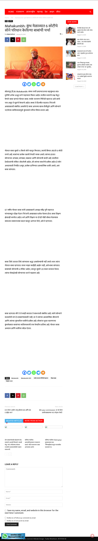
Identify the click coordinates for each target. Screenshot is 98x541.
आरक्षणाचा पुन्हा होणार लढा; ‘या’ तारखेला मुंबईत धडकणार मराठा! (84, 76)
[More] (43, 84)
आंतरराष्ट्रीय (30, 12)
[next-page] (10, 454)
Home (11, 12)
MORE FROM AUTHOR (33, 420)
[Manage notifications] (92, 536)
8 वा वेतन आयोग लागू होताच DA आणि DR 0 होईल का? (18, 411)
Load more (79, 86)
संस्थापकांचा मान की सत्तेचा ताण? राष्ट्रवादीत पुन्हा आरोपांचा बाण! (85, 53)
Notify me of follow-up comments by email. (21, 518)
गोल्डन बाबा (53, 378)
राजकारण (20, 12)
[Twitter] (29, 84)
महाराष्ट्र (40, 12)
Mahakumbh (14, 378)
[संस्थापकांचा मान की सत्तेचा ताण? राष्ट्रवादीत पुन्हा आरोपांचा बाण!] (71, 53)
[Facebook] (7, 39)
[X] (12, 39)
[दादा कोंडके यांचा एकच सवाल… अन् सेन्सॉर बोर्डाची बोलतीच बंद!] (71, 41)
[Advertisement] (33, 132)
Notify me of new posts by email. (18, 520)
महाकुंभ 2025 (9, 381)
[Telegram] (38, 84)
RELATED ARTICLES (14, 420)
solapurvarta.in (10, 34)
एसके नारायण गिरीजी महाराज (41, 378)
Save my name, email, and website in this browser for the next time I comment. (31, 512)
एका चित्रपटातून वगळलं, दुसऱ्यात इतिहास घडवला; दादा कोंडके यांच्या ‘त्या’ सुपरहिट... (84, 64)
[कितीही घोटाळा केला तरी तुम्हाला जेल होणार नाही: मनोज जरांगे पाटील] (71, 30)
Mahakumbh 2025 (26, 378)
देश (46, 12)
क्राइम (52, 12)
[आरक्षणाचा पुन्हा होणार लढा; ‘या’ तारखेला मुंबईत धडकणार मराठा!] (71, 76)
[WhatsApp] (23, 39)
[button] (90, 11)
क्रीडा (58, 12)
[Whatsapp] (34, 84)
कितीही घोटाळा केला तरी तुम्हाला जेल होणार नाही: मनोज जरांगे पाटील (85, 30)
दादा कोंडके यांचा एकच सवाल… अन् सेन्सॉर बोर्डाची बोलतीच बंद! (84, 41)
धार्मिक (10, 21)
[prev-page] (6, 454)
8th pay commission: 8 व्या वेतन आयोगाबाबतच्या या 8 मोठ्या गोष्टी (51, 411)
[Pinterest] (18, 39)
